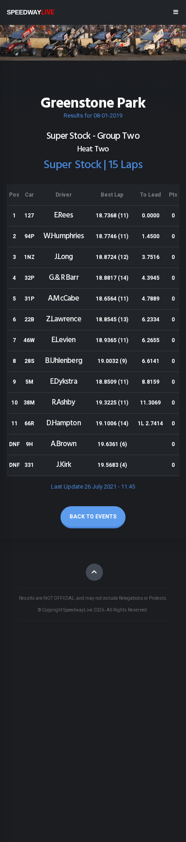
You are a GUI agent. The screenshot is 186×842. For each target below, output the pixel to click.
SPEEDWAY (30, 12)
